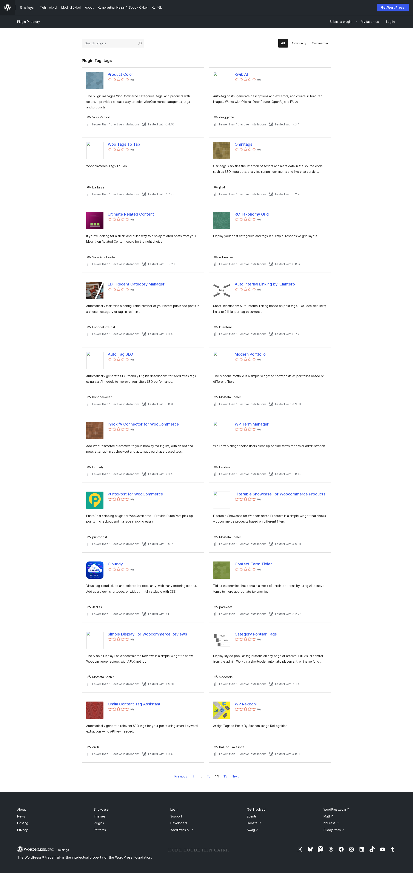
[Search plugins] (140, 43)
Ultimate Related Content (131, 214)
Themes (99, 816)
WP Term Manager (252, 424)
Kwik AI (241, 74)
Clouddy (115, 564)
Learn (174, 809)
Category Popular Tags (256, 634)
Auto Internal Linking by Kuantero (265, 284)
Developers (178, 823)
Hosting (22, 823)
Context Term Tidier (253, 564)
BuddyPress (334, 830)
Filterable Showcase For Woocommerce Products (280, 494)
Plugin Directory (28, 21)
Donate (254, 823)
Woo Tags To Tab (124, 144)
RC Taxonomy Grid (252, 214)
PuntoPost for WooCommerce (135, 494)
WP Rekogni (246, 704)
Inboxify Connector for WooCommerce (143, 424)
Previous (180, 776)
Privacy (22, 830)
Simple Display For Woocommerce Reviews (147, 634)
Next (235, 776)
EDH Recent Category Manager (136, 284)
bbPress (331, 823)
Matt (329, 816)
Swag (253, 830)
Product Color (120, 74)
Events (252, 816)
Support (176, 816)
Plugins (99, 823)
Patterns (100, 830)
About (21, 809)
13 (209, 776)
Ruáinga (63, 849)
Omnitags (243, 144)
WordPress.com (337, 809)
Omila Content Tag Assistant (134, 704)
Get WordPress (393, 7)
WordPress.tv (181, 830)
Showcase (101, 809)
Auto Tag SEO (120, 354)
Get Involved (256, 809)
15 (225, 776)
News (21, 816)
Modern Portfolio (250, 354)
